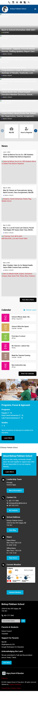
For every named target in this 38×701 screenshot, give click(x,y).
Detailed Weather (15, 592)
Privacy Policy (6, 688)
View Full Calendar (27, 374)
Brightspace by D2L (8, 644)
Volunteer (5, 634)
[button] (35, 130)
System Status (16, 688)
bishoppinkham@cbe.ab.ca (18, 503)
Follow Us (5, 678)
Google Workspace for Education (13, 647)
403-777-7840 (14, 501)
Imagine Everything (15, 684)
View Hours (13, 558)
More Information (15, 490)
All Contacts (13, 510)
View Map (12, 530)
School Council (7, 631)
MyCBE (4, 642)
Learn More (8, 438)
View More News (28, 300)
